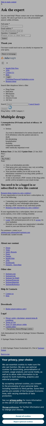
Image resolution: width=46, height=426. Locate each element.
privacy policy (16, 400)
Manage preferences (10, 407)
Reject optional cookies (23, 422)
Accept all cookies (23, 416)
